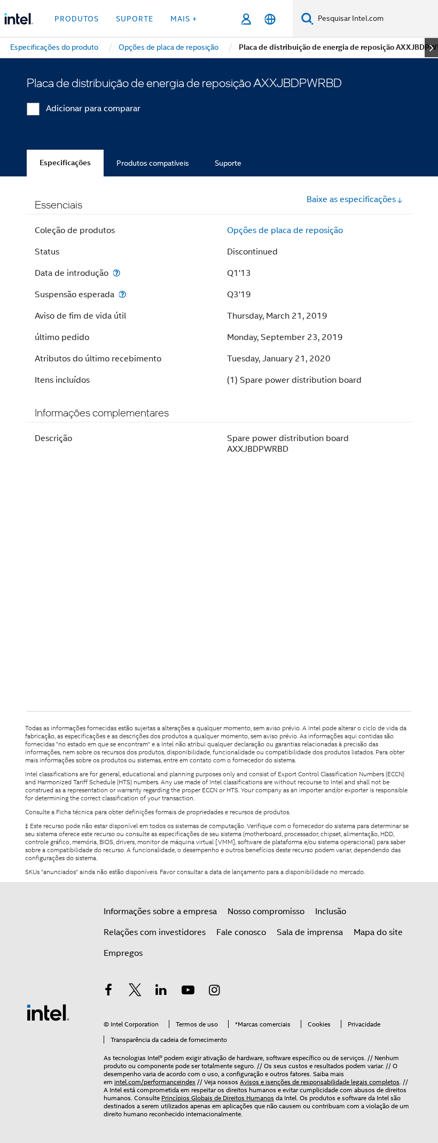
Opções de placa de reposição (285, 230)
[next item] (431, 47)
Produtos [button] (76, 19)
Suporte (228, 163)
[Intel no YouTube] (188, 991)
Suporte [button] (134, 19)
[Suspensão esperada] (122, 294)
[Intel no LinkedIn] (161, 991)
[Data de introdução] (116, 272)
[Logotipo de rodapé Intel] (48, 1012)
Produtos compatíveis (152, 163)
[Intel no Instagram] (214, 991)
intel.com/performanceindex (154, 1082)
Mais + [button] (183, 19)
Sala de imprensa (310, 932)
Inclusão (330, 911)
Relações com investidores (155, 932)
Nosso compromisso (266, 911)
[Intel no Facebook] (108, 991)
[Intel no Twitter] (135, 991)
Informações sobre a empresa (160, 911)
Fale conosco (241, 932)
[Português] (270, 19)
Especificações (65, 163)
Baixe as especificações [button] (351, 199)
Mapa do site (378, 932)
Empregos (123, 953)
